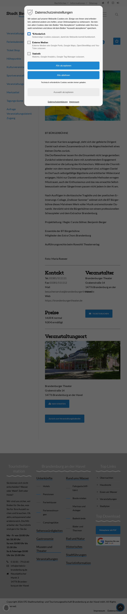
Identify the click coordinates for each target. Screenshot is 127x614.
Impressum (74, 102)
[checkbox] (29, 33)
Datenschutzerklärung (58, 102)
